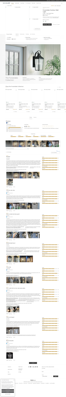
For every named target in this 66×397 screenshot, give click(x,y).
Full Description (22, 34)
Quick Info (17, 34)
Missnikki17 (7, 215)
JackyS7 (7, 342)
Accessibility (47, 383)
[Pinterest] (35, 366)
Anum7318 (7, 318)
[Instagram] (28, 366)
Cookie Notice (42, 383)
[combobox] (62, 3)
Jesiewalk (7, 244)
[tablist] (33, 117)
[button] (43, 126)
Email (42, 371)
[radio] (43, 21)
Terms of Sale (25, 383)
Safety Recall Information (20, 369)
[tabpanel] (33, 242)
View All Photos (37, 29)
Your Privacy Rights (52, 383)
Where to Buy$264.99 (47, 24)
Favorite (55, 24)
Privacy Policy (16, 383)
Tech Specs (27, 34)
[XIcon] (32, 366)
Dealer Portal (20, 366)
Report (14, 210)
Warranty (9, 374)
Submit (56, 376)
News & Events (10, 369)
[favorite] (16, 90)
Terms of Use (20, 383)
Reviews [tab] (31, 117)
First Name (43, 368)
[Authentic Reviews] (7, 122)
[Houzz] (33, 366)
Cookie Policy (8, 388)
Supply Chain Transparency (36, 383)
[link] (29, 126)
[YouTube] (37, 366)
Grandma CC (8, 289)
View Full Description (55, 17)
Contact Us (9, 366)
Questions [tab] (35, 117)
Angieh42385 (8, 268)
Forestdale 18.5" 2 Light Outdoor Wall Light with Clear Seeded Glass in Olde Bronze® (23, 335)
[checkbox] (43, 21)
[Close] (14, 380)
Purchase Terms (30, 383)
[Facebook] (30, 366)
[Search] (62, 3)
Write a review (59, 5)
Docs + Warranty (32, 34)
